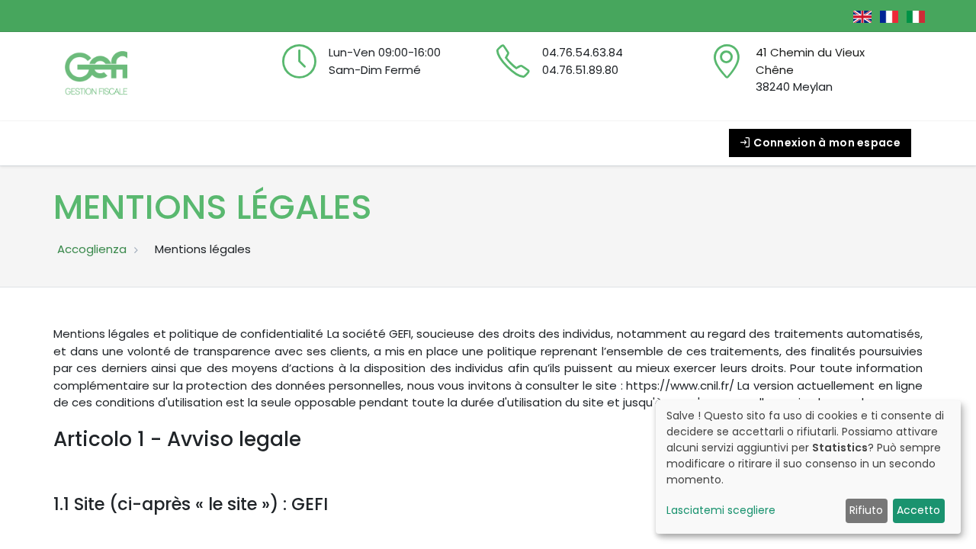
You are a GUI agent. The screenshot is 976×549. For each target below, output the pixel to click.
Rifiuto (866, 510)
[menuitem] (98, 143)
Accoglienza (92, 249)
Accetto (918, 510)
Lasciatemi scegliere (720, 510)
